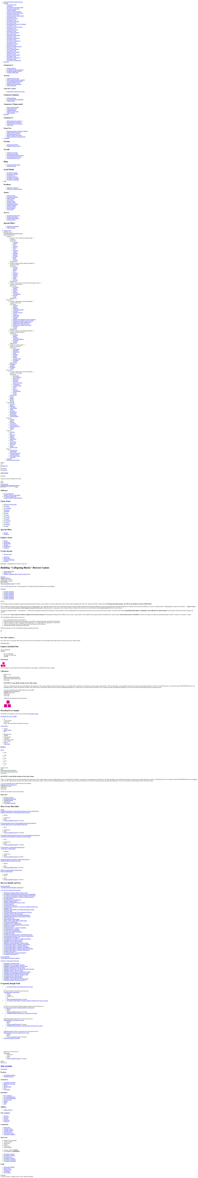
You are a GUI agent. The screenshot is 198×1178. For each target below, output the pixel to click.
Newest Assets (16, 215)
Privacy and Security (17, 123)
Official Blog (16, 164)
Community (7, 138)
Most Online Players (16, 157)
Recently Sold (7, 546)
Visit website (7, 744)
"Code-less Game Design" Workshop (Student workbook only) (19, 1007)
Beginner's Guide (14, 78)
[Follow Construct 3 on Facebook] (13, 178)
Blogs (8, 449)
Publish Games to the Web (26, 321)
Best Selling (15, 217)
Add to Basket (4, 726)
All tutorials (13, 85)
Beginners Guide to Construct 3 (28, 319)
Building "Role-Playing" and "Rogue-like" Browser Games (15, 812)
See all (2, 750)
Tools (11, 209)
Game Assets (7, 1127)
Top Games (15, 152)
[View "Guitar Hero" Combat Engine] (12, 847)
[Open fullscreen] (3, 589)
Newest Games (14, 154)
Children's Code (8, 1169)
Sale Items (12, 227)
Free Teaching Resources (10, 1098)
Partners (6, 1101)
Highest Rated (15, 218)
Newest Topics (16, 146)
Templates (14, 205)
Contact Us (9, 458)
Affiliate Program (8, 1110)
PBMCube (7, 578)
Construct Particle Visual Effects (11, 992)
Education (6, 114)
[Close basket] (4, 470)
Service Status (7, 1172)
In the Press (6, 1120)
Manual (14, 68)
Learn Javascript (8, 1099)
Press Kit (6, 1118)
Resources (6, 61)
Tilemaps (12, 208)
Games (13, 201)
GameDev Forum (8, 1129)
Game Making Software (9, 1075)
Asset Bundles (15, 226)
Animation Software (9, 1076)
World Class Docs (16, 132)
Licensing (6, 561)
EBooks (13, 198)
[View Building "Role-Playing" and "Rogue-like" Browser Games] (20, 811)
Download (16, 107)
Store (5, 181)
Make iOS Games (24, 323)
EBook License (7, 730)
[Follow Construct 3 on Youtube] (12, 174)
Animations (15, 197)
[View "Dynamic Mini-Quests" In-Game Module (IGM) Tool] (18, 823)
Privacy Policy (7, 1168)
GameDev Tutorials (8, 1130)
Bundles (6, 533)
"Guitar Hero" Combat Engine (8, 848)
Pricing (5, 1085)
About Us (6, 1116)
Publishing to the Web (19, 80)
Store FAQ (6, 557)
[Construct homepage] (13, 2)
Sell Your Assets (8, 554)
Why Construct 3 (8, 1095)
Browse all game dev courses (17, 91)
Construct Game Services (25, 283)
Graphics (13, 202)
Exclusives (12, 219)
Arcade (9, 430)
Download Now (9, 716)
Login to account (15, 460)
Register (6, 230)
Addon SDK (15, 72)
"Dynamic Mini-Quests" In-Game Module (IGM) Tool (14, 824)
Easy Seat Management (9, 1097)
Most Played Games (18, 155)
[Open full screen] (9, 591)
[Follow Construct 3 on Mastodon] (13, 179)
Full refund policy (5, 643)
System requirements (18, 69)
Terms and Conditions (9, 559)
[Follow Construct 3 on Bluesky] (12, 177)
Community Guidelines (9, 1134)
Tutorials (12, 101)
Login (9, 230)
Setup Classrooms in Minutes (20, 131)
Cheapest (6, 545)
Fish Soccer (6, 1053)
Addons (13, 195)
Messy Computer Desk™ (7, 871)
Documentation (7, 1086)
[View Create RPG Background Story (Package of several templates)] (20, 835)
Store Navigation (15, 485)
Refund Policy (7, 558)
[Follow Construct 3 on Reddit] (12, 172)
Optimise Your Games (25, 325)
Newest (5, 540)
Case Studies (7, 1089)
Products (6, 3)
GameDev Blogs (8, 1131)
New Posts (13, 166)
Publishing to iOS (15, 82)
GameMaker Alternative (9, 1082)
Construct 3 (21, 238)
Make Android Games (25, 322)
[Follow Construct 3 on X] (11, 175)
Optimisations (17, 84)
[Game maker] (13, 233)
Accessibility (7, 1171)
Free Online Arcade (8, 1133)
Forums (9, 418)
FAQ (12, 125)
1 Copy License (7, 720)
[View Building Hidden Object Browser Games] (15, 859)
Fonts (11, 199)
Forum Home (14, 144)
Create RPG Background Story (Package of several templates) (16, 836)
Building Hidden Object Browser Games (11, 861)
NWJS (15, 108)
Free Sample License (33, 713)
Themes (13, 206)
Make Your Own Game (9, 1084)
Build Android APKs (17, 81)
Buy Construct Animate (16, 189)
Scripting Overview (17, 71)
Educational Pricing (15, 134)
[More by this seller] (3, 576)
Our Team (6, 1117)
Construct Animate (22, 263)
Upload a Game (16, 158)
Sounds (16, 204)
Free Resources (17, 122)
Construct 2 (17, 345)
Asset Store (10, 402)
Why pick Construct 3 (16, 121)
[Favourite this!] (7, 583)
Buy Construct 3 (14, 187)
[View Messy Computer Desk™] (11, 870)
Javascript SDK (15, 111)
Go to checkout (4, 484)
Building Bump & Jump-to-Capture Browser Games (16, 1032)
